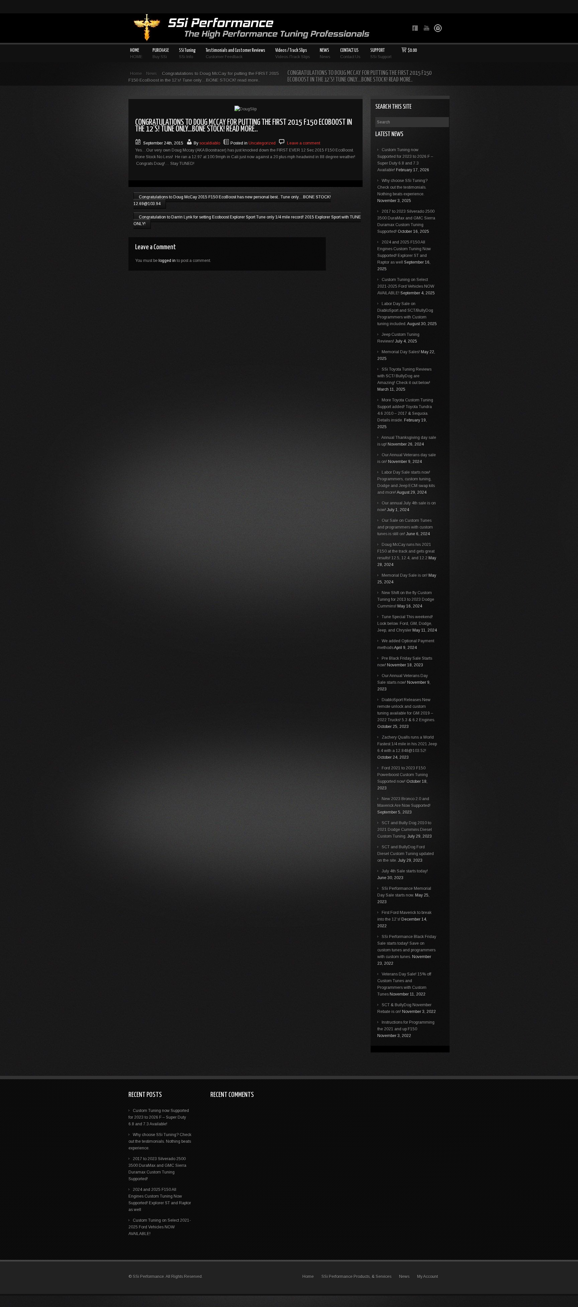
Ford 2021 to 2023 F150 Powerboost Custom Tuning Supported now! (402, 775)
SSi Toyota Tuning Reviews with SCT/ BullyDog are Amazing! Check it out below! (404, 376)
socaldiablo (209, 143)
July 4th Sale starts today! (405, 871)
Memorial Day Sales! (401, 352)
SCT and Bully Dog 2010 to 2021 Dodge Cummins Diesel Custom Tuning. (404, 830)
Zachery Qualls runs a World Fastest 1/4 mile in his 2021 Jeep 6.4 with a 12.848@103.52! (407, 744)
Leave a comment (303, 143)
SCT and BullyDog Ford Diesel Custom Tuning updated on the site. (405, 854)
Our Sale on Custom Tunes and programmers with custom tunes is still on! (405, 527)
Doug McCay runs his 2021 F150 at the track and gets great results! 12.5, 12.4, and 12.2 (406, 551)
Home (136, 73)
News (151, 73)
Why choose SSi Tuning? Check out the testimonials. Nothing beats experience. (402, 187)
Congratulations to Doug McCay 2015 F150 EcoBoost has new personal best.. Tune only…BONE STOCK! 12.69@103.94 (232, 200)
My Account (427, 1276)
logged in (167, 260)
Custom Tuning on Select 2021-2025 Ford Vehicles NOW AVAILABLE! (405, 286)
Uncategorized (262, 143)
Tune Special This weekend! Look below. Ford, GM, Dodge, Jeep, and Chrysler (405, 624)
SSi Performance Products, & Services (356, 1276)
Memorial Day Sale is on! (404, 575)
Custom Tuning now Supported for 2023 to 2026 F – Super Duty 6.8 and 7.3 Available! (158, 1117)
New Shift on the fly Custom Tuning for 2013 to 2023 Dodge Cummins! (405, 599)
